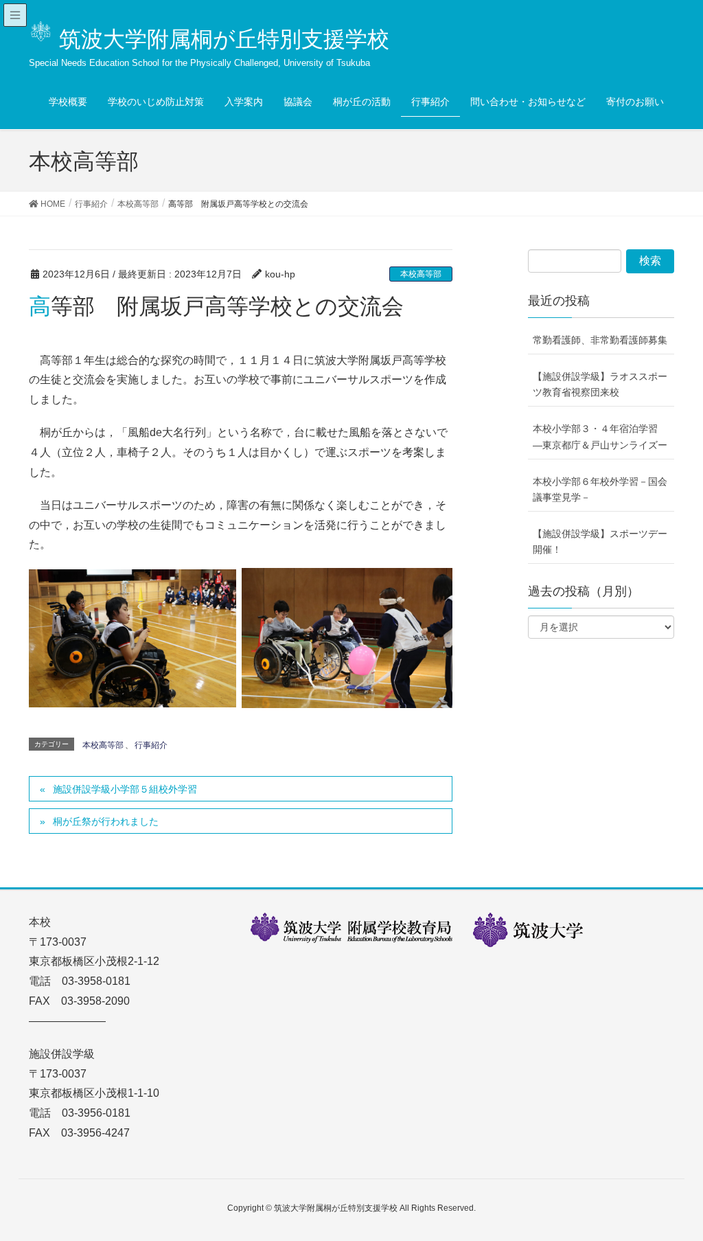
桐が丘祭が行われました (106, 821)
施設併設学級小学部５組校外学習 (125, 789)
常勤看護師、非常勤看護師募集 (600, 339)
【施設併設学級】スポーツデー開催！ (600, 541)
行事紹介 (151, 745)
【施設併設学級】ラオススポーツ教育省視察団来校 (600, 384)
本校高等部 (420, 274)
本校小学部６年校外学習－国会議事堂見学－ (600, 489)
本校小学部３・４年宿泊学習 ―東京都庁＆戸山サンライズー (600, 436)
